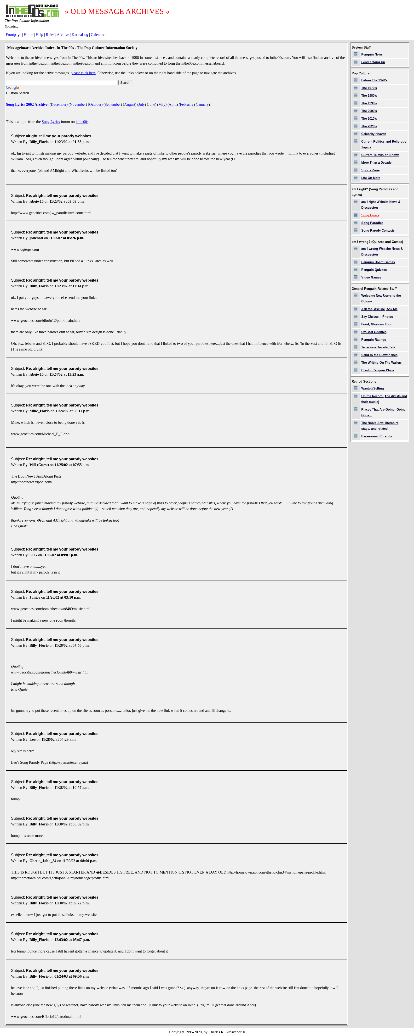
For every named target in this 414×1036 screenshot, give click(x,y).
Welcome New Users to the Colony (381, 298)
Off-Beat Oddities (373, 332)
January (203, 104)
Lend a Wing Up (373, 62)
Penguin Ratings (373, 339)
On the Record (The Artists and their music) (384, 399)
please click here (83, 73)
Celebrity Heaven (373, 134)
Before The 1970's (374, 80)
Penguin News (372, 54)
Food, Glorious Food (376, 324)
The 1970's (369, 88)
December (58, 104)
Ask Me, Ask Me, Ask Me (379, 309)
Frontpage (13, 35)
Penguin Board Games (378, 262)
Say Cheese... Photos (377, 316)
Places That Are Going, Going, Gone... (384, 412)
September (113, 104)
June (151, 104)
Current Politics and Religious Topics (383, 144)
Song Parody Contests (378, 230)
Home (28, 35)
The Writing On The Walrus (381, 362)
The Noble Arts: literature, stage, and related (380, 425)
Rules (50, 35)
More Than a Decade (376, 162)
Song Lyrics (51, 122)
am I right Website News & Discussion (380, 204)
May (161, 104)
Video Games (371, 277)
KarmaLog (80, 35)
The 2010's (369, 118)
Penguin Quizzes (374, 270)
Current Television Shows (380, 155)
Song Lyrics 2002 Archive (26, 104)
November (78, 104)
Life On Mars (370, 178)
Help (39, 35)
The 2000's (369, 111)
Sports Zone (370, 170)
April (173, 104)
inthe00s (82, 122)
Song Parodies (372, 223)
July (141, 104)
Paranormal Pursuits (376, 436)
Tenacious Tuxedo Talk (378, 347)
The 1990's (369, 103)
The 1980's (369, 95)
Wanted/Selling (372, 388)
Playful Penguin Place (377, 370)
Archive (63, 35)
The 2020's (369, 126)
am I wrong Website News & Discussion (382, 251)
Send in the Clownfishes (379, 355)
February (187, 104)
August (129, 104)
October (95, 104)
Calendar (97, 35)
